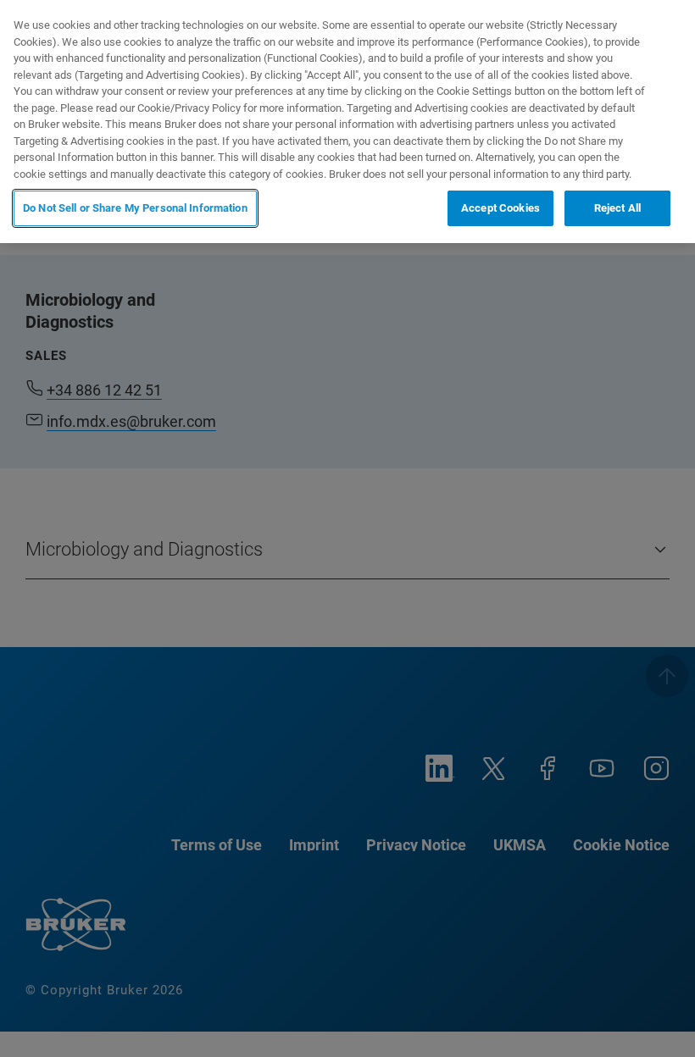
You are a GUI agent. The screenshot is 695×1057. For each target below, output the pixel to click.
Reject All (617, 208)
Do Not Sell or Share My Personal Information (135, 208)
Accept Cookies (500, 208)
